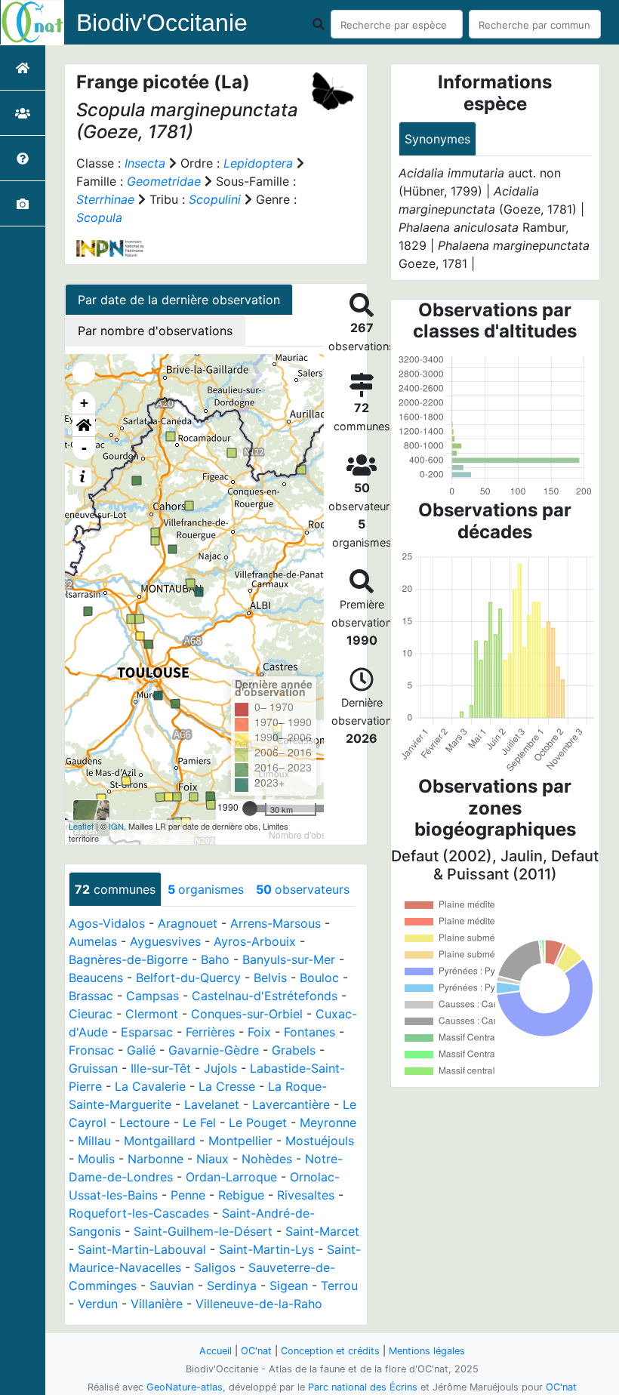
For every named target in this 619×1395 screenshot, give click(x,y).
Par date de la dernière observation (179, 299)
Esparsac (147, 1031)
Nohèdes (267, 1158)
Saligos (215, 1267)
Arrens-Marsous (275, 923)
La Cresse (227, 1086)
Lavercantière (291, 1104)
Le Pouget (258, 1122)
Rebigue (241, 1195)
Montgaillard (160, 1140)
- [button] (84, 448)
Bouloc (319, 977)
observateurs (303, 889)
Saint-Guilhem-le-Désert (203, 1231)
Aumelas (93, 941)
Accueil (215, 1351)
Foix (259, 1031)
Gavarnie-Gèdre (213, 1050)
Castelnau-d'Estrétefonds (264, 995)
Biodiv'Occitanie (162, 22)
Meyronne (328, 1122)
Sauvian (171, 1285)
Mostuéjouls (319, 1140)
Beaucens (96, 977)
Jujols (220, 1068)
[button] (83, 425)
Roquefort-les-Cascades (139, 1213)
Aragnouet (187, 923)
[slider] (249, 808)
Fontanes (309, 1031)
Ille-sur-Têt (161, 1068)
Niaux (212, 1158)
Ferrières (210, 1031)
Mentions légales (427, 1351)
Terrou (339, 1285)
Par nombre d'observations (155, 330)
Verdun (98, 1303)
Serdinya (232, 1285)
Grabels (294, 1050)
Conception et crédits (330, 1351)
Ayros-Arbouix (255, 941)
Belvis (270, 977)
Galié (141, 1050)
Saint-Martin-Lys (266, 1249)
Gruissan (93, 1068)
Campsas (152, 995)
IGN (116, 826)
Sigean (288, 1285)
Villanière (157, 1303)
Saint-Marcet (322, 1231)
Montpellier (240, 1140)
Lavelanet (211, 1104)
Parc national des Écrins (362, 1387)
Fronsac (91, 1050)
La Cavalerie (150, 1086)
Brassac (91, 995)
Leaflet (81, 826)
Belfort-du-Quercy (188, 977)
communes (115, 889)
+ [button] (84, 403)
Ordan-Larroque (231, 1176)
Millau (94, 1140)
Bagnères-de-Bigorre (128, 959)
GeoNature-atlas (184, 1387)
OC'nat (256, 1351)
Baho (215, 959)
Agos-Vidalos (107, 923)
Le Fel (199, 1122)
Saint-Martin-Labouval (142, 1249)
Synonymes (437, 138)
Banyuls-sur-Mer (288, 959)
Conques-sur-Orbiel (247, 1013)
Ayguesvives (165, 941)
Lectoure (144, 1122)
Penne (188, 1195)
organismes (206, 889)
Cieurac (90, 1013)
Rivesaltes (305, 1195)
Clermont (151, 1013)
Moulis (96, 1158)
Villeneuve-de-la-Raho (259, 1303)
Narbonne (155, 1158)
